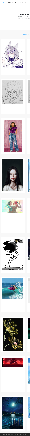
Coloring (10, 2)
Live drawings (19, 2)
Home (4, 2)
